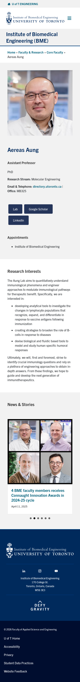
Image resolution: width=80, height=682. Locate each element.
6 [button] (49, 518)
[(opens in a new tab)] (40, 451)
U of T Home (12, 638)
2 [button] (34, 518)
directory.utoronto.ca (47, 186)
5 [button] (46, 518)
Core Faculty (55, 52)
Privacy (8, 655)
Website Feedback (15, 671)
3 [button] (38, 518)
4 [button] (42, 518)
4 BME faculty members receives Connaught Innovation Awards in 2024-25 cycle (37, 495)
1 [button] (31, 518)
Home (11, 52)
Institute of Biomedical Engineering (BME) (32, 37)
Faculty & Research (31, 52)
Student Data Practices (18, 663)
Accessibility (12, 646)
